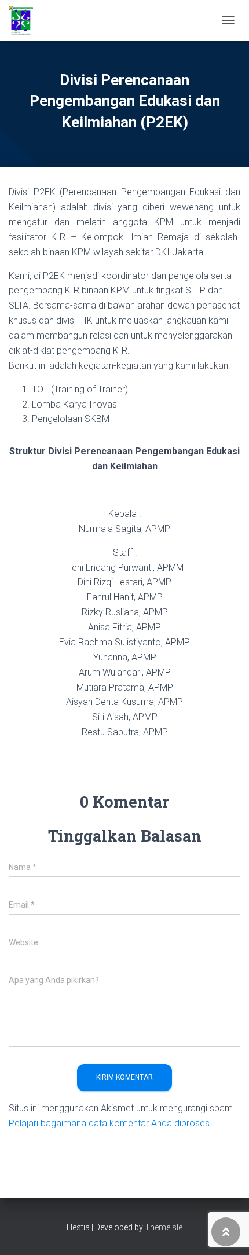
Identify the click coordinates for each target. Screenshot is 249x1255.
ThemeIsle (163, 1227)
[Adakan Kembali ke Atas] (226, 1231)
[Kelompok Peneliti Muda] (25, 20)
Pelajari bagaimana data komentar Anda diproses (109, 1123)
